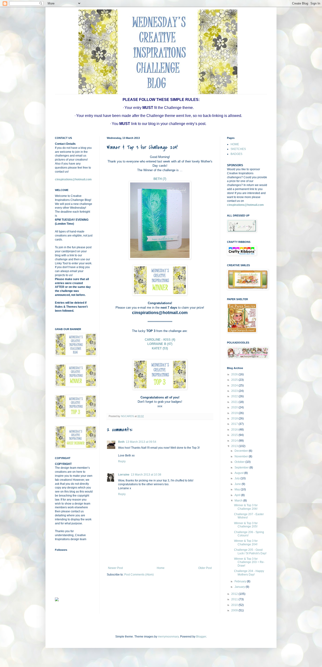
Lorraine (123, 474)
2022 (235, 396)
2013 (235, 446)
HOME (235, 144)
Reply (122, 461)
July (237, 478)
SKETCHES (238, 149)
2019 (235, 413)
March (239, 500)
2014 (235, 440)
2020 (235, 407)
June (238, 484)
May (238, 489)
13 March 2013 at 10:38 (146, 474)
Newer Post (115, 568)
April (238, 495)
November (242, 456)
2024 (235, 385)
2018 (235, 418)
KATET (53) (160, 348)
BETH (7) (159, 179)
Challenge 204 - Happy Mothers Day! (249, 572)
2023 (235, 391)
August (239, 473)
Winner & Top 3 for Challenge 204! (246, 542)
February (241, 581)
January (240, 586)
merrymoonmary (168, 636)
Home (161, 568)
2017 (235, 424)
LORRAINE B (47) (159, 344)
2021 (235, 402)
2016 (235, 429)
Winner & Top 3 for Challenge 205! (246, 525)
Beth (121, 441)
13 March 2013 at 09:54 (141, 441)
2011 (235, 599)
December (242, 450)
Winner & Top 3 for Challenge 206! (246, 507)
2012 (235, 594)
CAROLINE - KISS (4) (160, 339)
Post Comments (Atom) (139, 574)
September (242, 467)
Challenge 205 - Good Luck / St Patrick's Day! (250, 551)
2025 (235, 379)
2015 (235, 435)
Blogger (201, 636)
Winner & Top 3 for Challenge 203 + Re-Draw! (249, 562)
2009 (235, 610)
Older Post (205, 568)
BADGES (236, 154)
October (240, 462)
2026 (235, 374)
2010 (235, 605)
